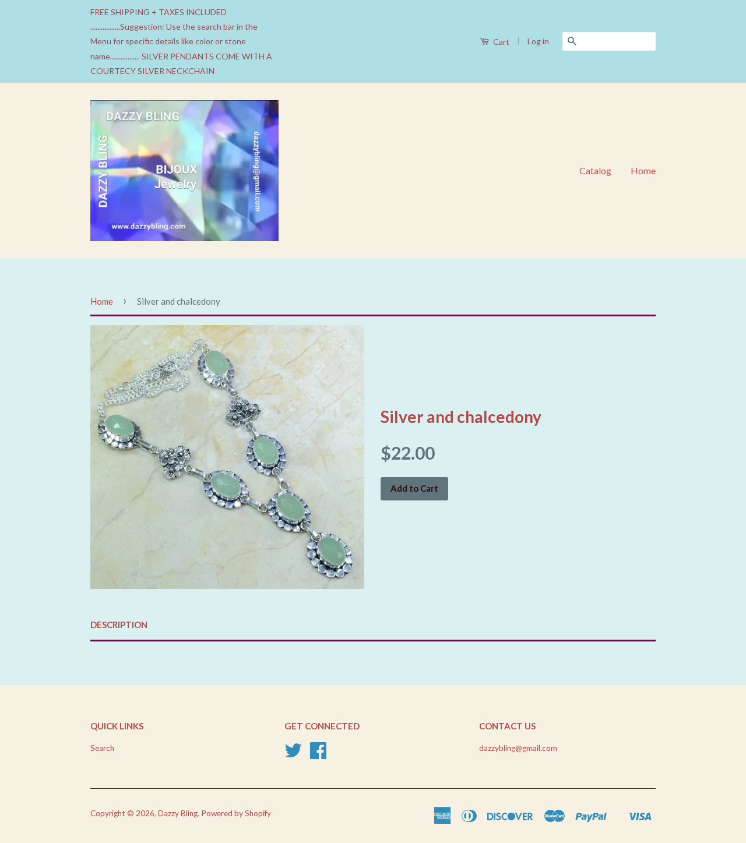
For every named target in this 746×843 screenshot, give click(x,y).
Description (118, 624)
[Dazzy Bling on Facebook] (318, 754)
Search (102, 748)
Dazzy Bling (178, 813)
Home (643, 170)
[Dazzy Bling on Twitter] (293, 754)
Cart (500, 42)
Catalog (595, 170)
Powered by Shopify (236, 813)
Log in (538, 41)
